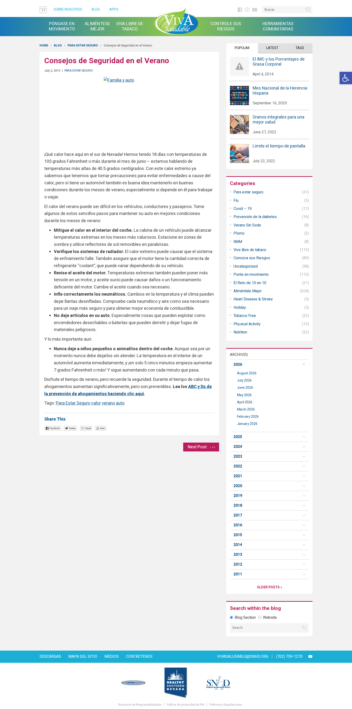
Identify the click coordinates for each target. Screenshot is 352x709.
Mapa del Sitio (82, 656)
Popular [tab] (242, 48)
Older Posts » (269, 587)
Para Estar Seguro (73, 403)
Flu (235, 200)
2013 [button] (237, 554)
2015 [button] (237, 535)
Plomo (238, 233)
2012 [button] (237, 564)
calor (96, 403)
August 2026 (246, 373)
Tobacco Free (244, 316)
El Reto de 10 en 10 (249, 283)
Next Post (201, 447)
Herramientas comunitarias (278, 26)
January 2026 (247, 423)
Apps (113, 9)
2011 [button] (237, 574)
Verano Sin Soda (247, 225)
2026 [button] (237, 364)
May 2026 (244, 395)
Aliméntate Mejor (247, 291)
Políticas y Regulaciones (225, 705)
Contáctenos (139, 656)
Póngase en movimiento (62, 26)
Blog (96, 9)
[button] (346, 78)
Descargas (50, 656)
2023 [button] (237, 456)
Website (270, 617)
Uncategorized (245, 266)
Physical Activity (247, 324)
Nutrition (240, 332)
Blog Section (245, 617)
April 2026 (244, 402)
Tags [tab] (299, 48)
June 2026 (245, 387)
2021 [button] (237, 476)
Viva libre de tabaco (129, 26)
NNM (237, 242)
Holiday (239, 307)
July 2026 (244, 380)
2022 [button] (237, 466)
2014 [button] (237, 545)
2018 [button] (237, 505)
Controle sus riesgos (225, 26)
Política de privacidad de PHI (185, 705)
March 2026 (246, 409)
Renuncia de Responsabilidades (140, 705)
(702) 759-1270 (289, 656)
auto (120, 403)
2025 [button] (237, 437)
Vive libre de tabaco (249, 250)
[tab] (269, 364)
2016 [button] (237, 525)
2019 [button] (237, 496)
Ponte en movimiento (251, 274)
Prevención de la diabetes (255, 217)
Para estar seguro (83, 45)
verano (108, 403)
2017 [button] (237, 515)
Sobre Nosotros (68, 9)
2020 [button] (237, 486)
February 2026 (248, 416)
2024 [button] (237, 447)
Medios (111, 656)
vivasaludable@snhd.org (242, 656)
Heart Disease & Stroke (253, 299)
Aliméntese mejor (97, 26)
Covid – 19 (242, 209)
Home (44, 45)
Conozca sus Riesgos (251, 258)
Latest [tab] (272, 48)
